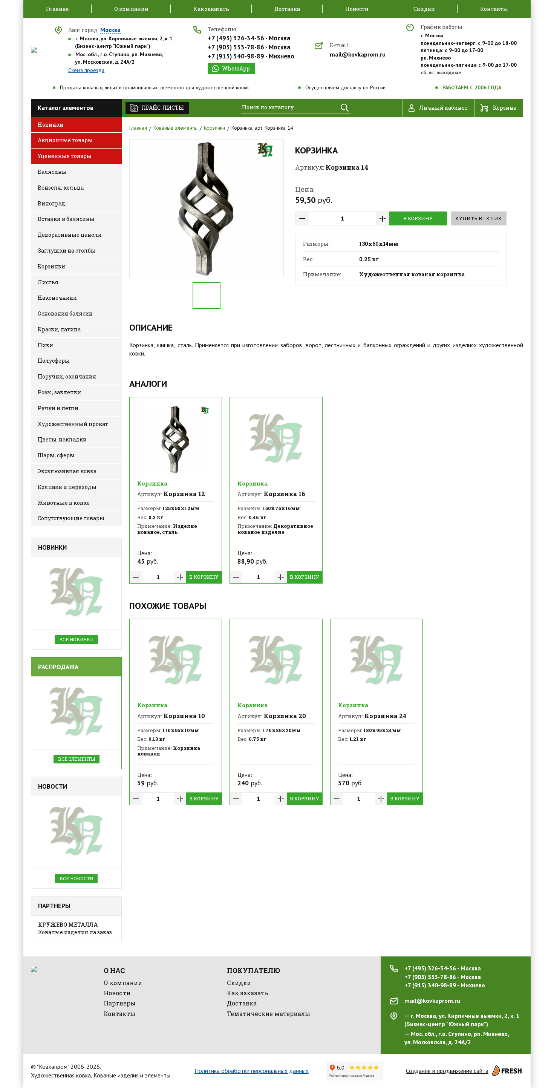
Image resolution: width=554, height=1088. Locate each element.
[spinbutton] (342, 218)
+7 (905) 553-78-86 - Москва (249, 47)
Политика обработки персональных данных (251, 1070)
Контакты (119, 1014)
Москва (110, 30)
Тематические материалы (268, 1014)
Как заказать (247, 993)
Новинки (52, 547)
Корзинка (152, 483)
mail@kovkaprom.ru (358, 54)
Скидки (239, 983)
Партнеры (54, 906)
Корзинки (214, 127)
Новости (52, 786)
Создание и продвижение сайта (447, 1070)
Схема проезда (86, 70)
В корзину (418, 218)
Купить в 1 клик (478, 218)
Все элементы (76, 759)
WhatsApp (236, 68)
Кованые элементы (175, 127)
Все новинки (76, 639)
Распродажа (58, 667)
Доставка (242, 1003)
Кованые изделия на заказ (75, 928)
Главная (138, 127)
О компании (123, 983)
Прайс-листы (162, 107)
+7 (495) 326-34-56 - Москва (249, 38)
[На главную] (34, 50)
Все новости (76, 878)
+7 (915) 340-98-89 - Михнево (251, 56)
